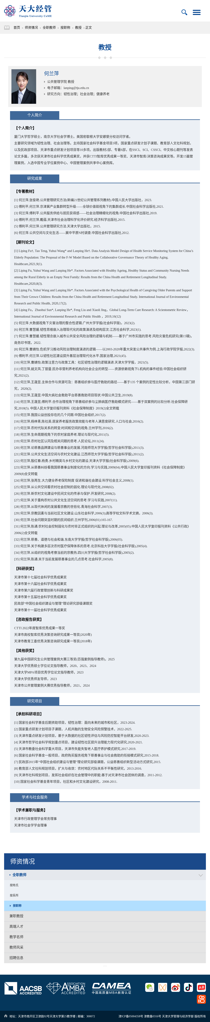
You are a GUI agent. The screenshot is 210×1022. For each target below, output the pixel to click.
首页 (17, 27)
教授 (78, 27)
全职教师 (49, 27)
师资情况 (31, 27)
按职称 (65, 27)
